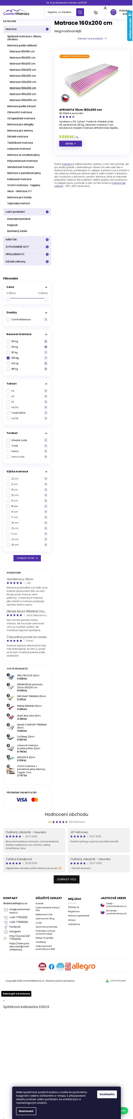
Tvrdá (28, 445)
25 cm (29, 522)
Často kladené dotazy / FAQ (48, 909)
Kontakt (39, 903)
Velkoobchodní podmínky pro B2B (45, 947)
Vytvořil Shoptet (118, 980)
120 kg (28, 358)
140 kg (29, 363)
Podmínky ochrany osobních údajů (45, 932)
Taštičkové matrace (20, 142)
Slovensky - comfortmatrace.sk (116, 912)
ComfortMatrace (28, 319)
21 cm (29, 484)
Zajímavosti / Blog (45, 918)
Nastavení (26, 1111)
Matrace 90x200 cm (22, 63)
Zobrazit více (66, 879)
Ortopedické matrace (21, 118)
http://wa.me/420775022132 (19, 938)
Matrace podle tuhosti (21, 106)
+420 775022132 (18, 917)
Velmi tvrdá (29, 456)
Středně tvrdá (28, 440)
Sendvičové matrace (20, 167)
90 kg (28, 352)
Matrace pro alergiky (20, 124)
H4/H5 (29, 418)
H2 (29, 401)
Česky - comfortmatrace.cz (116, 905)
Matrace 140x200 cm (23, 82)
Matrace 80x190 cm (22, 51)
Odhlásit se (74, 924)
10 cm (29, 500)
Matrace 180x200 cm (23, 94)
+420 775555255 (18, 922)
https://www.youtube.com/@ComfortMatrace (19, 946)
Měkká (29, 451)
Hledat (81, 12)
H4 (29, 390)
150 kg (29, 341)
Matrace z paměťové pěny (24, 173)
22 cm (29, 478)
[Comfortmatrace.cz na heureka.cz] (60, 967)
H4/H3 (29, 407)
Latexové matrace (19, 148)
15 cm (28, 506)
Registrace (74, 911)
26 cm (29, 544)
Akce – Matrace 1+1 (19, 191)
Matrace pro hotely (19, 197)
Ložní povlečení (15, 211)
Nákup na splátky (44, 937)
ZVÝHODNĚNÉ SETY (17, 247)
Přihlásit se (73, 907)
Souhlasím (107, 1094)
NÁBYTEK (11, 239)
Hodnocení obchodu (66, 814)
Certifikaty (41, 942)
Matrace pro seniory (20, 130)
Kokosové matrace (19, 179)
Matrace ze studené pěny (23, 155)
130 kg (29, 347)
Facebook (14, 926)
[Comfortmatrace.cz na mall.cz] (84, 967)
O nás (39, 922)
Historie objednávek (78, 915)
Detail (69, 143)
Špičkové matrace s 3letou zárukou (24, 38)
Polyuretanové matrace (22, 161)
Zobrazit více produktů (90, 38)
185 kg (29, 369)
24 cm (29, 539)
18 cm (29, 489)
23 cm (29, 528)
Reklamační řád (44, 914)
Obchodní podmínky (46, 926)
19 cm (29, 511)
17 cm (29, 517)
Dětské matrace (17, 136)
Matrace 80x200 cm (22, 57)
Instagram (15, 931)
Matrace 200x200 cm (23, 100)
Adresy (71, 920)
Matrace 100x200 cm (23, 69)
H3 (29, 396)
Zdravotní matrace (19, 112)
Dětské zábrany (16, 261)
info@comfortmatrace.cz (19, 911)
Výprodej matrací (18, 203)
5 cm (29, 533)
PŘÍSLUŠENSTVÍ (15, 254)
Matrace (11, 29)
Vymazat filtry (26, 558)
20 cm (29, 495)
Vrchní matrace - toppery (23, 185)
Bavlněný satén (17, 231)
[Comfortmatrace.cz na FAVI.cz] (42, 967)
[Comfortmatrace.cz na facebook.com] (52, 967)
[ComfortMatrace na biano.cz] (68, 967)
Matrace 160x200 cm (23, 88)
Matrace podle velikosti (22, 45)
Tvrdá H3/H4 (28, 412)
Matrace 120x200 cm (23, 75)
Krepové (12, 225)
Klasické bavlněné (18, 219)
